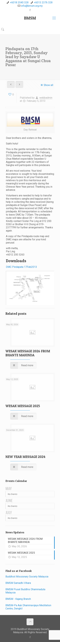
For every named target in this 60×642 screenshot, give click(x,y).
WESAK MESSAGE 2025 (22, 406)
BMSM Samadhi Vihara (18, 582)
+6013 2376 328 (43, 2)
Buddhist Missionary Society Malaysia (26, 576)
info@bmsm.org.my (32, 5)
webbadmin (45, 97)
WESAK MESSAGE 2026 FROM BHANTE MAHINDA (27, 353)
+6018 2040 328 (19, 2)
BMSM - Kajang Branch (18, 598)
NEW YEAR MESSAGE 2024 (25, 457)
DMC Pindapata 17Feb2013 (21, 266)
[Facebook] (30, 10)
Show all (48, 85)
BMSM (30, 18)
